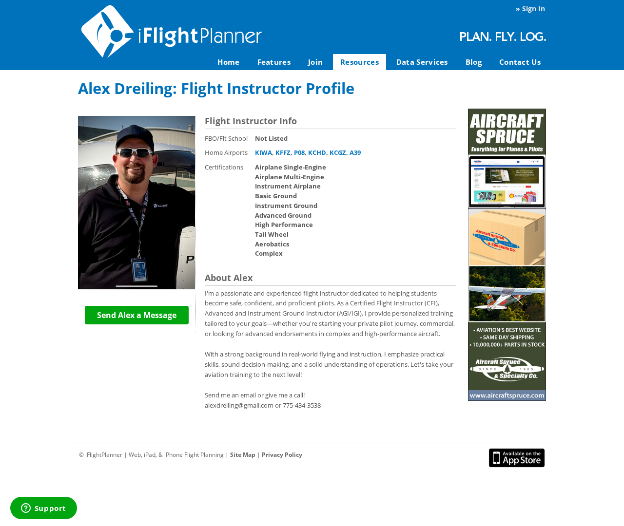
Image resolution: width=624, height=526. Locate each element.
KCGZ (338, 152)
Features (274, 62)
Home (228, 62)
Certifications (224, 167)
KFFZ (283, 152)
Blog (474, 62)
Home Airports (226, 152)
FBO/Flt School (226, 138)
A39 (355, 152)
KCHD (317, 152)
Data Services (422, 62)
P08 (299, 152)
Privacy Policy (282, 455)
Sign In (533, 8)
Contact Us (520, 62)
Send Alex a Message (136, 315)
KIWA (263, 152)
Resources (359, 62)
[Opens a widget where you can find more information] (43, 509)
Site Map (242, 455)
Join (315, 62)
